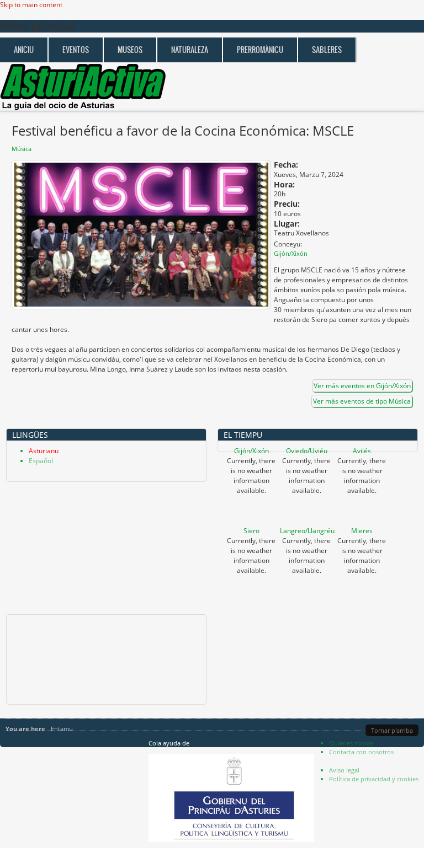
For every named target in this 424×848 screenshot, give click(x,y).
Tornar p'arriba (392, 730)
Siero (251, 530)
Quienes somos (351, 743)
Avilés (362, 450)
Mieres (362, 530)
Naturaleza (189, 50)
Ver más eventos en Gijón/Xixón (362, 385)
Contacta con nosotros (361, 752)
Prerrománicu (260, 50)
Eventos (75, 50)
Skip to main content (31, 4)
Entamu (62, 728)
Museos (130, 50)
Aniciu (24, 50)
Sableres (327, 50)
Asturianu (44, 450)
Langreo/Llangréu (307, 530)
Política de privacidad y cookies (373, 779)
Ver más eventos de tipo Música (362, 401)
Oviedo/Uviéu (306, 450)
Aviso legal (344, 770)
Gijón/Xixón (251, 450)
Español (41, 460)
